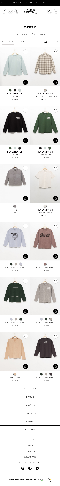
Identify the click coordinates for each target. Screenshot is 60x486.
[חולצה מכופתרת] (45, 183)
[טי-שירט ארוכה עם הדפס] (45, 241)
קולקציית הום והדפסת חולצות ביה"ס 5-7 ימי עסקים (30, 3)
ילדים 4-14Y (33, 34)
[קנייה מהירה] (55, 82)
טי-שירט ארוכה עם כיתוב (15, 267)
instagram (22, 468)
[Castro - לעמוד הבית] (30, 11)
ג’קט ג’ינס (15, 209)
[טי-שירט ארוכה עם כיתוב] (15, 241)
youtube (37, 468)
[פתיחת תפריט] (56, 11)
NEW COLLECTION (15, 94)
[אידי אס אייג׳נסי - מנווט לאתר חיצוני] (26, 479)
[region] (21, 41)
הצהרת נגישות (30, 439)
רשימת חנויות (30, 413)
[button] (16, 11)
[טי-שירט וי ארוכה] (15, 351)
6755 (45, 94)
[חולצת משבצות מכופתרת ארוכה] (45, 67)
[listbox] (45, 90)
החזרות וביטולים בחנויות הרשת (30, 462)
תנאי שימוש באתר (30, 457)
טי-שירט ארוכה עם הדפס (45, 267)
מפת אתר (30, 445)
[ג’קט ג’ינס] (15, 183)
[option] (45, 90)
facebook (30, 468)
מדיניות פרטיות (30, 451)
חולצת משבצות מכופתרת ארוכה (45, 96)
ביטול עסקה (30, 405)
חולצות (24, 34)
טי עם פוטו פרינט (15, 96)
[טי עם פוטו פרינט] (15, 67)
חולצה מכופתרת (45, 212)
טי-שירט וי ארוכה (15, 377)
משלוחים (30, 396)
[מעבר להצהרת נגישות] (49, 479)
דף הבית (42, 34)
